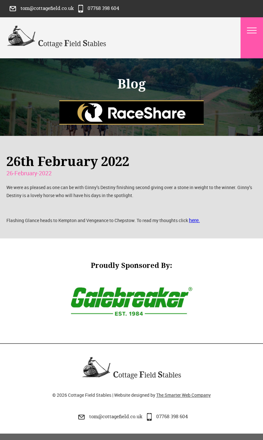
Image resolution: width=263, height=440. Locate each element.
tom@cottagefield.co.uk (47, 8)
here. (194, 220)
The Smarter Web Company (183, 395)
